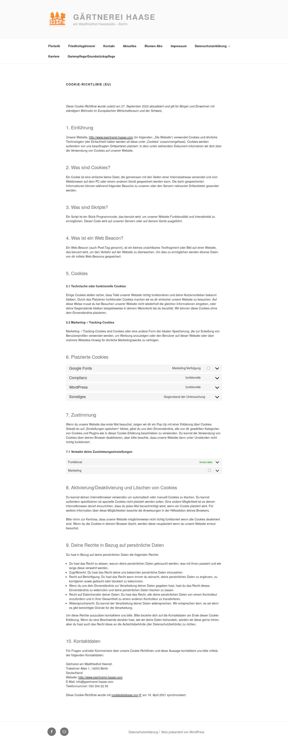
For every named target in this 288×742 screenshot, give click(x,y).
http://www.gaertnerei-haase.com (111, 137)
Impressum (179, 46)
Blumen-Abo (154, 46)
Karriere (53, 56)
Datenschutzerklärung (211, 46)
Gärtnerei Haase (114, 16)
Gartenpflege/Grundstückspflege (91, 56)
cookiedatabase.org (125, 695)
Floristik (54, 46)
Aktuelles (129, 46)
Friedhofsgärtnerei (81, 46)
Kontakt (109, 46)
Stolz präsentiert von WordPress (182, 732)
